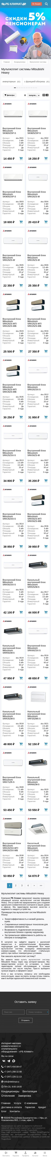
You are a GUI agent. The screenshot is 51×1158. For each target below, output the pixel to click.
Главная (5, 1103)
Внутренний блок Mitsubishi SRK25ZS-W (12, 257)
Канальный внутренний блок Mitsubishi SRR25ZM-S (36, 583)
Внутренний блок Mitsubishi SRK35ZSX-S (12, 516)
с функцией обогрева (37, 81)
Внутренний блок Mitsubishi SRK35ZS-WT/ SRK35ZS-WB (12, 388)
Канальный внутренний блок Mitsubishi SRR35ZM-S (12, 715)
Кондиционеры (10, 1091)
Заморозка (24, 1095)
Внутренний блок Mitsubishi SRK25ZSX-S (12, 453)
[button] (23, 57)
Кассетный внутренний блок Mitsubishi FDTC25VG (36, 847)
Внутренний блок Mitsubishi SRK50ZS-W (36, 453)
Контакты (15, 1111)
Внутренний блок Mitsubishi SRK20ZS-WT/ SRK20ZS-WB (12, 322)
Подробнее (32, 1130)
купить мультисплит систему (35, 959)
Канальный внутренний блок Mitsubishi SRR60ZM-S (36, 781)
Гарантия (30, 1107)
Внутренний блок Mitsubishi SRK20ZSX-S (36, 387)
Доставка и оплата (11, 1107)
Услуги (17, 1103)
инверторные (11, 81)
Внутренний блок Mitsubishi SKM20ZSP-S (12, 130)
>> (41, 885)
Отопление (8, 1095)
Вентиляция (29, 1091)
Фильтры (10, 95)
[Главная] (13, 4)
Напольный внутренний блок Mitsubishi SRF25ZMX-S (36, 715)
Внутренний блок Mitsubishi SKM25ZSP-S (36, 130)
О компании (30, 1103)
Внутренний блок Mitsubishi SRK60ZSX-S (36, 648)
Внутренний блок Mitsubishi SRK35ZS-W (36, 257)
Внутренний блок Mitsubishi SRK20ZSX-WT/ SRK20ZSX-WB (12, 847)
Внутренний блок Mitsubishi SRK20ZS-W (36, 194)
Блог (4, 1111)
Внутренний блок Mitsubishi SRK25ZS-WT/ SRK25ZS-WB (36, 322)
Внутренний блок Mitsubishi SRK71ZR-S (12, 779)
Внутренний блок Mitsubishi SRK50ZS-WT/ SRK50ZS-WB (36, 517)
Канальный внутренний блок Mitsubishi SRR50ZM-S (12, 649)
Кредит (42, 1107)
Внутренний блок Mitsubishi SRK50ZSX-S (12, 582)
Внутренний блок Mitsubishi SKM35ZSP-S (12, 194)
